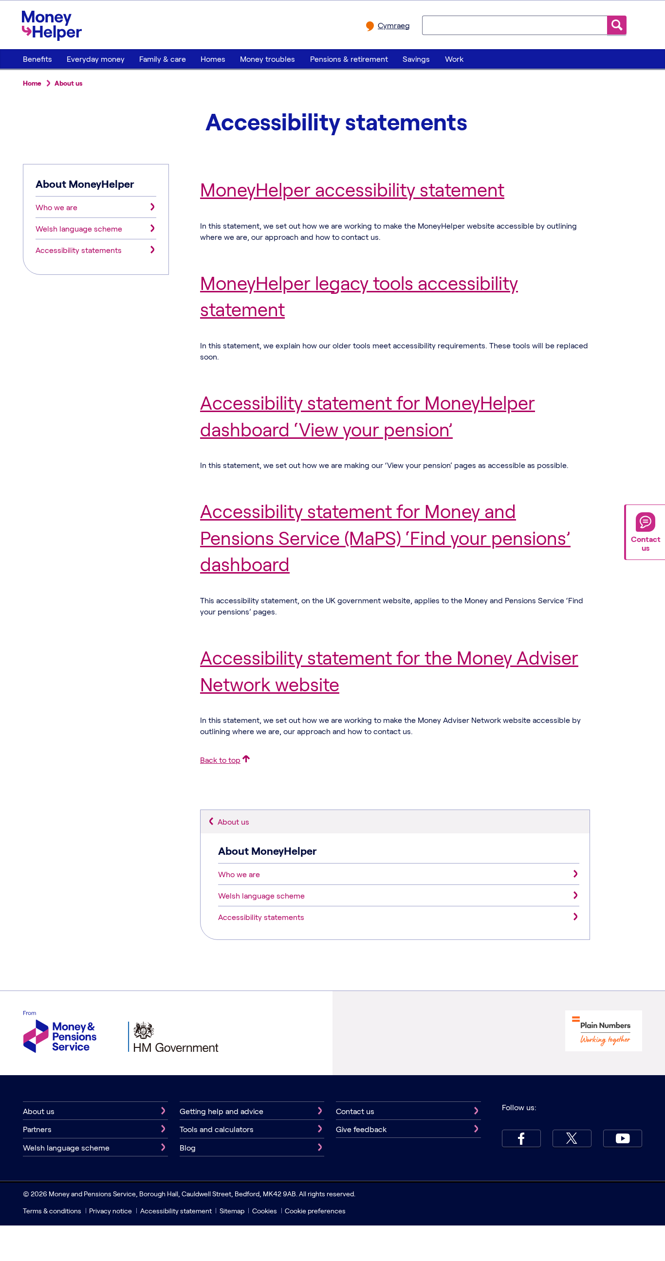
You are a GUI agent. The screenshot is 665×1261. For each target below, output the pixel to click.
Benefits (37, 58)
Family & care (162, 58)
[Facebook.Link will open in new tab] (521, 1138)
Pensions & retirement (349, 58)
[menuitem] (37, 59)
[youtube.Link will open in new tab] (622, 1138)
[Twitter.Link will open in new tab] (572, 1138)
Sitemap (232, 1211)
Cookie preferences (315, 1211)
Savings (416, 58)
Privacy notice (110, 1211)
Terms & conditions (52, 1211)
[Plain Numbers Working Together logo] (603, 1032)
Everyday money (96, 58)
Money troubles (267, 58)
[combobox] (514, 25)
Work (454, 58)
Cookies (264, 1211)
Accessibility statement (176, 1211)
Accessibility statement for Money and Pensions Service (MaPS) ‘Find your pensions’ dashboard (385, 537)
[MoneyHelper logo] (52, 24)
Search (617, 25)
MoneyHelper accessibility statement (352, 189)
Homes (213, 58)
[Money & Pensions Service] (60, 1033)
